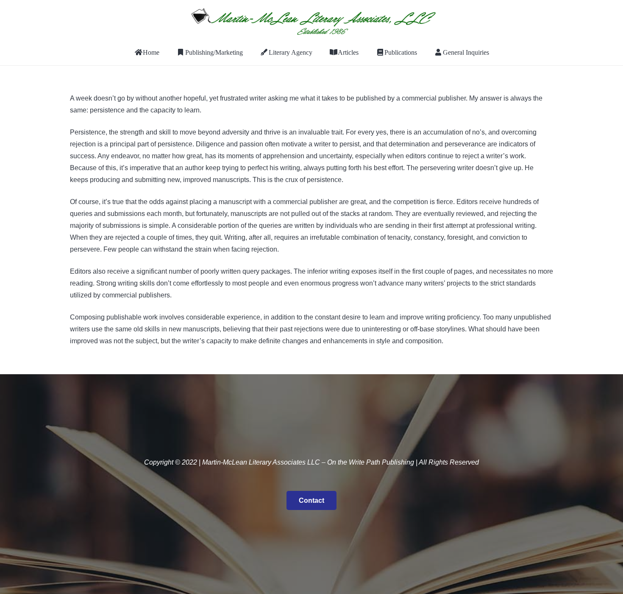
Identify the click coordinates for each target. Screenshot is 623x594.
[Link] (311, 20)
